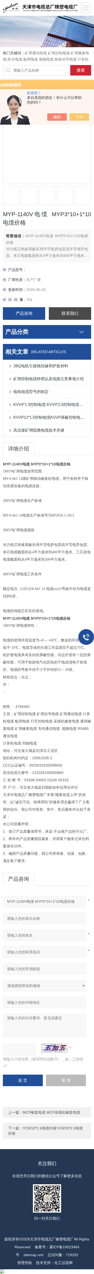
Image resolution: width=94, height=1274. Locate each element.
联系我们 (70, 313)
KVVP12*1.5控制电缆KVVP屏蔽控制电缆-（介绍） (49, 417)
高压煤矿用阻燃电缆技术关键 (38, 430)
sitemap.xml (33, 1255)
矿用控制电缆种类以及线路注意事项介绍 (48, 378)
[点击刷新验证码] (54, 1048)
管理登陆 (24, 1263)
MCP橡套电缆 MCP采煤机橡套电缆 (51, 1112)
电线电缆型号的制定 (31, 391)
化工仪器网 (63, 1263)
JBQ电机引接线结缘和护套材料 (40, 366)
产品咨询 (24, 313)
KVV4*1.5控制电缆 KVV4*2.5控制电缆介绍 (49, 404)
